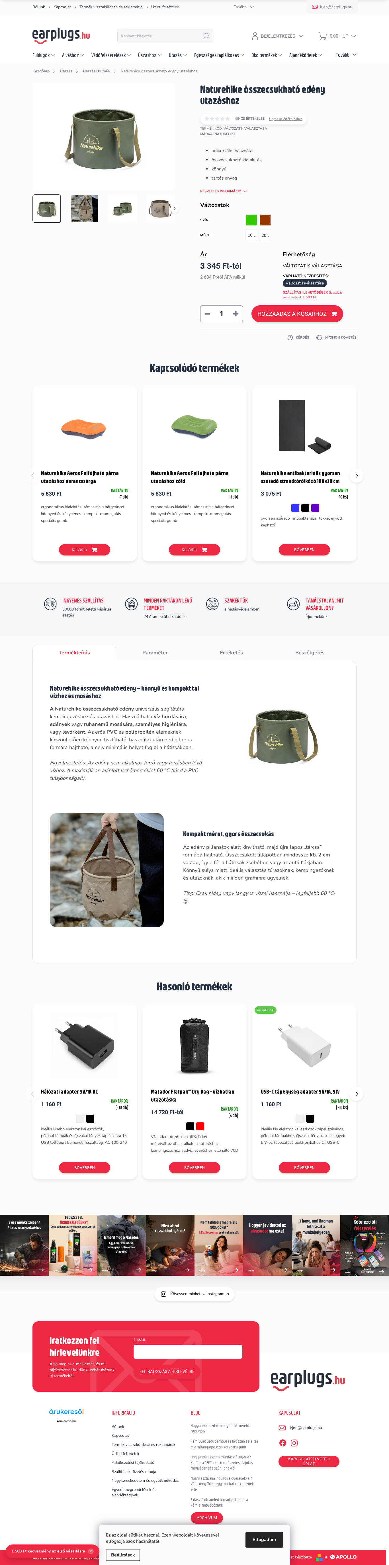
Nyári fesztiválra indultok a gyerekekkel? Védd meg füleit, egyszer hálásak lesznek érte (222, 1484)
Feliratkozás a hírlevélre (167, 1371)
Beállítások (123, 1555)
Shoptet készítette (296, 1557)
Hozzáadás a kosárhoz (292, 313)
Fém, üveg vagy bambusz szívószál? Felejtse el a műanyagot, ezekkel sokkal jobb (224, 1444)
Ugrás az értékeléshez (285, 119)
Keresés (205, 36)
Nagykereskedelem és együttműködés (145, 1480)
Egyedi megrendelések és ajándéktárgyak (134, 1492)
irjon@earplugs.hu (306, 1427)
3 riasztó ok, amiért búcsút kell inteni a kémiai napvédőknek (219, 1502)
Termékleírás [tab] (74, 652)
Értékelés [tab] (231, 652)
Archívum (207, 1517)
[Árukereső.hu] (66, 1413)
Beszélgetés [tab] (310, 652)
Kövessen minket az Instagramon (199, 1294)
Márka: (218, 134)
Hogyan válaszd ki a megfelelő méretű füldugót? (220, 1428)
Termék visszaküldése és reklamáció (111, 7)
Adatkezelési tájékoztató (133, 1462)
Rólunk (38, 7)
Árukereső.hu (66, 1421)
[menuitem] (44, 55)
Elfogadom (264, 1539)
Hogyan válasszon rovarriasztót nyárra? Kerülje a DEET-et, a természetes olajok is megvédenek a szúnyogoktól (222, 1462)
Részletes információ (220, 191)
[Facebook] (283, 1442)
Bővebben (304, 550)
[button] (356, 476)
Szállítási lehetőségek (313, 295)
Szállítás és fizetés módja (134, 1471)
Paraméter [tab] (155, 652)
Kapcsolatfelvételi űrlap (309, 1461)
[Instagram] (294, 1442)
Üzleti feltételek (165, 7)
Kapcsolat (62, 7)
